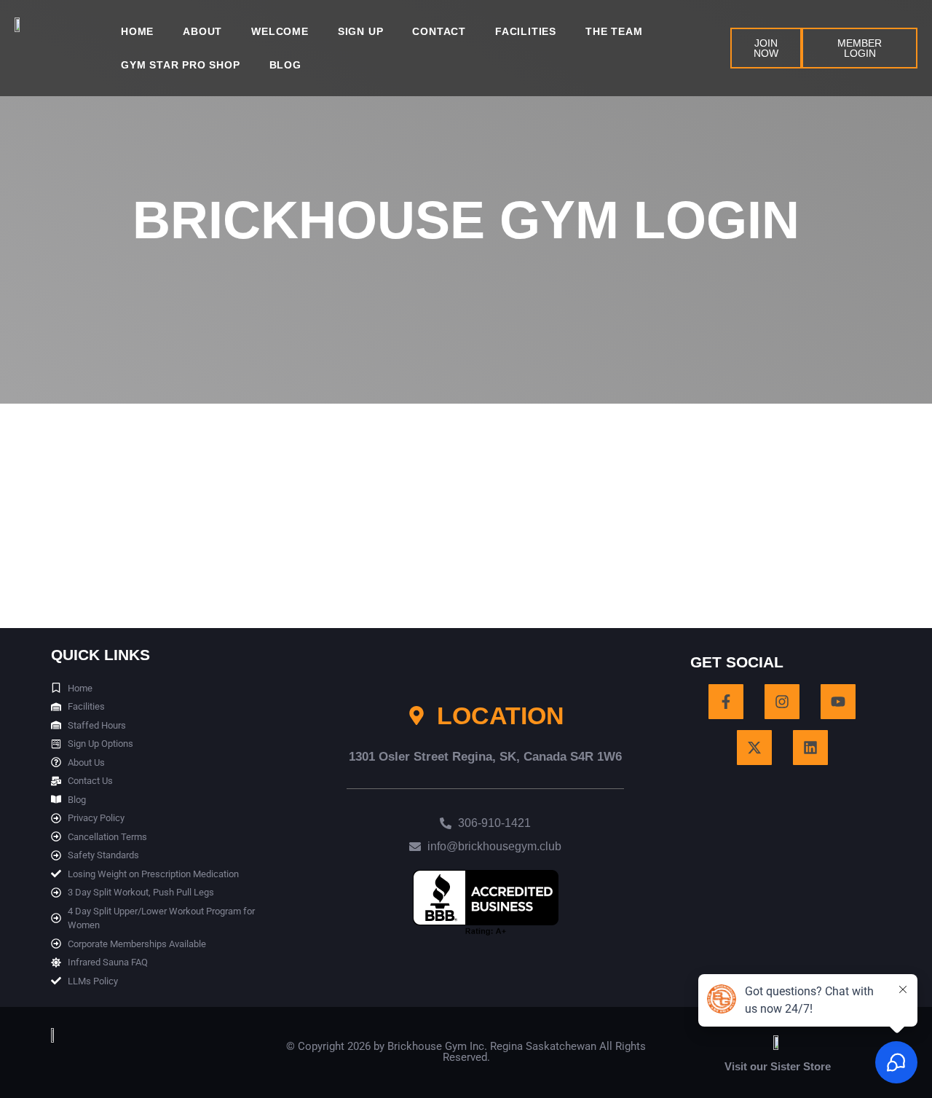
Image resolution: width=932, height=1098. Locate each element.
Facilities (525, 31)
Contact (439, 31)
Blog (285, 65)
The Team (613, 31)
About (202, 31)
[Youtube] (838, 701)
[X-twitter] (754, 747)
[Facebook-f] (725, 701)
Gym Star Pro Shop (180, 65)
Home (137, 31)
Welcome (280, 31)
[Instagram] (782, 701)
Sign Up (361, 31)
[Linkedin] (810, 747)
